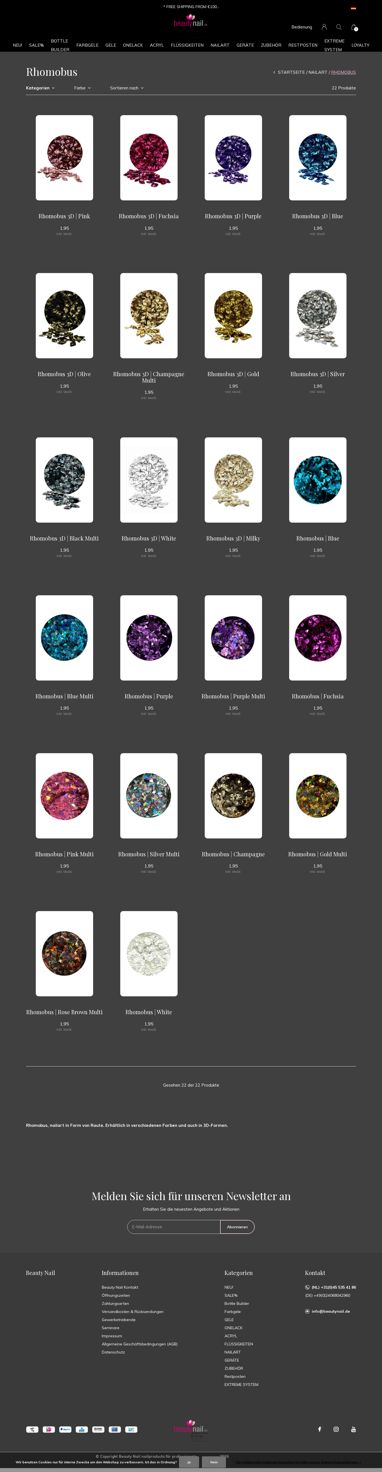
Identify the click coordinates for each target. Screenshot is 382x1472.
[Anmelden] (324, 27)
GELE (110, 45)
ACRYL (157, 45)
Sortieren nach (124, 88)
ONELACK (133, 45)
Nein (214, 1462)
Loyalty (360, 45)
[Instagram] (336, 1429)
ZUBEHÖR (271, 45)
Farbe (80, 88)
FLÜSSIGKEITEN (187, 45)
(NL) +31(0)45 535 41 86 (334, 1287)
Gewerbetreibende (119, 1319)
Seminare (110, 1327)
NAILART (220, 45)
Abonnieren (237, 1226)
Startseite (291, 72)
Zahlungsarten (115, 1303)
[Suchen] (339, 27)
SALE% (36, 45)
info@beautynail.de (331, 1311)
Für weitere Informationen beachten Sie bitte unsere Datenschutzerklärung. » (298, 1462)
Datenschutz (113, 1352)
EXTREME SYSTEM (334, 45)
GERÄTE (245, 45)
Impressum (112, 1335)
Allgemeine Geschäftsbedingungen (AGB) (140, 1344)
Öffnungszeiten (116, 1295)
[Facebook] (319, 1429)
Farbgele (87, 45)
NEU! (17, 45)
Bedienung (301, 27)
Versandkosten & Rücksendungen (133, 1311)
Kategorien (37, 88)
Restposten (302, 45)
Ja (189, 1462)
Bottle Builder (60, 45)
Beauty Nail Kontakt (120, 1287)
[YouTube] (353, 1429)
